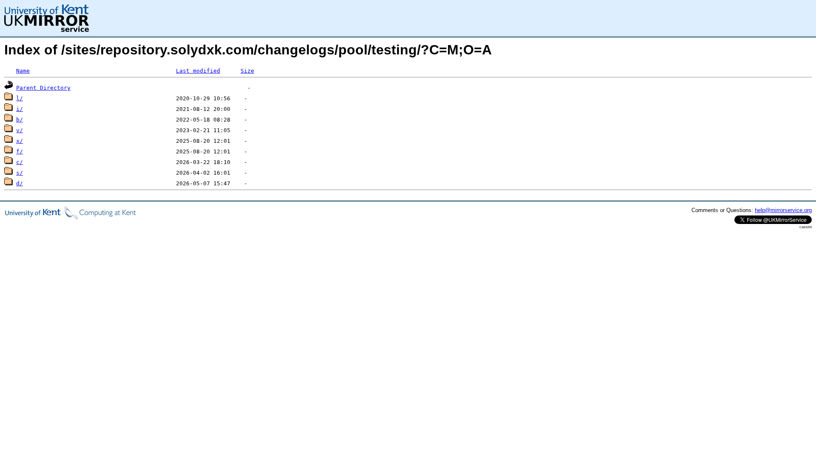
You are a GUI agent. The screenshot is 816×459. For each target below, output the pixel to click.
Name (23, 71)
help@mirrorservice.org (783, 210)
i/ (19, 109)
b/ (19, 119)
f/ (19, 151)
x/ (19, 141)
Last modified (198, 71)
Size (247, 71)
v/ (19, 130)
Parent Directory (43, 88)
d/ (19, 183)
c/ (19, 162)
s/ (19, 173)
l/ (19, 98)
